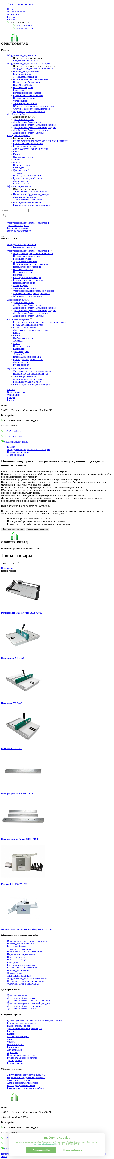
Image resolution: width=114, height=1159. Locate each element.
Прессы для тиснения (24, 98)
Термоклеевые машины (25, 76)
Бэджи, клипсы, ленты (24, 146)
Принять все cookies (41, 1150)
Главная (11, 446)
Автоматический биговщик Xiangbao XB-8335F (26, 929)
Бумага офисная (21, 183)
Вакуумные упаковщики (25, 60)
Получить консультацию (13, 529)
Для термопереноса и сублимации (30, 149)
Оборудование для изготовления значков (33, 106)
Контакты (12, 19)
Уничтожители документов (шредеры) (32, 191)
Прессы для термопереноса (27, 71)
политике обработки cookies (46, 1144)
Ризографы (18, 90)
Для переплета (20, 181)
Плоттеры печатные (23, 84)
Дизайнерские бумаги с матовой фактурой (34, 127)
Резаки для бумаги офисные (27, 202)
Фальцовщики (20, 100)
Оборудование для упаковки (21, 55)
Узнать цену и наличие (37, 529)
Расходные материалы (18, 135)
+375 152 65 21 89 (24, 28)
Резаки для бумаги (22, 74)
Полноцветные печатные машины (30, 79)
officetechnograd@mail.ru (16, 441)
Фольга (16, 162)
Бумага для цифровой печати (28, 178)
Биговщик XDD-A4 (11, 748)
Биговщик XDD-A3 (11, 703)
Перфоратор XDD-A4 (12, 658)
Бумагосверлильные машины (28, 95)
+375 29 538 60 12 (24, 25)
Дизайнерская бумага (18, 114)
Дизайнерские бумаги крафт (27, 122)
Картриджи (19, 167)
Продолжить (7, 568)
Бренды (11, 17)
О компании (13, 14)
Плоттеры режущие (23, 87)
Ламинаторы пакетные (24, 197)
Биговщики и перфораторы (27, 92)
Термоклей (18, 173)
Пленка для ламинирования (27, 175)
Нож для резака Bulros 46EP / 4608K (20, 839)
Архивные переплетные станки (29, 199)
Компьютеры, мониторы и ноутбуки (31, 205)
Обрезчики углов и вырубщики (29, 111)
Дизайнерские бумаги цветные (28, 133)
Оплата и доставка (16, 11)
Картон (16, 154)
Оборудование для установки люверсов (33, 68)
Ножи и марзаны (21, 165)
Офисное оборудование (19, 186)
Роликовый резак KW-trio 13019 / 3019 (21, 613)
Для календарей (21, 170)
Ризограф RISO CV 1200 (14, 884)
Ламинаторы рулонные (25, 103)
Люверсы (18, 159)
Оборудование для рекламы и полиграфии (28, 63)
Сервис (11, 9)
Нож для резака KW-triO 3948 (17, 793)
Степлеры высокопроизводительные (31, 109)
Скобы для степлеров (24, 157)
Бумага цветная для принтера (28, 143)
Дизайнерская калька (23, 119)
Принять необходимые (72, 1150)
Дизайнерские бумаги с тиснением (30, 130)
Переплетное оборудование (27, 82)
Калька (16, 151)
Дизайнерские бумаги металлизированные (34, 125)
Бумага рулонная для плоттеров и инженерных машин (40, 141)
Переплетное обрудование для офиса (31, 194)
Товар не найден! (16, 455)
